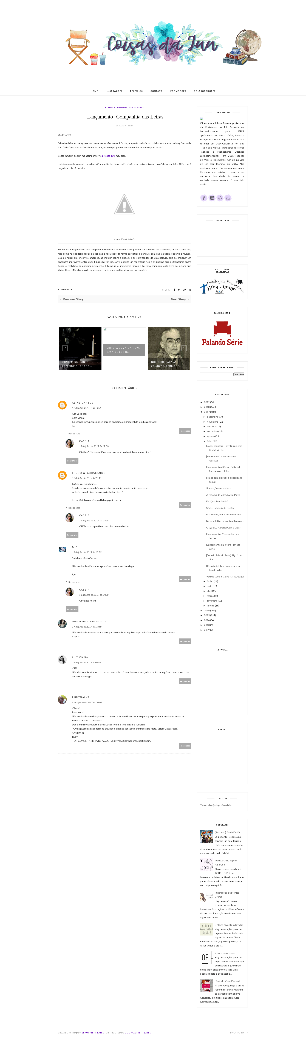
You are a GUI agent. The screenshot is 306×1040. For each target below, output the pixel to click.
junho (210, 581)
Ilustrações (114, 91)
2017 (207, 411)
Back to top (238, 1032)
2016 (207, 610)
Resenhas (136, 91)
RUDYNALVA (81, 697)
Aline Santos (83, 402)
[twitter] (220, 200)
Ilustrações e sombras (218, 488)
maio (209, 586)
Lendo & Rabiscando (89, 473)
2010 (207, 624)
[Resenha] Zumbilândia (227, 832)
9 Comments (65, 289)
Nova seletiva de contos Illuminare (225, 520)
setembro (212, 431)
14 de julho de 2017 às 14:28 (94, 520)
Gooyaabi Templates (138, 1032)
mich (76, 547)
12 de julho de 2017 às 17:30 (94, 446)
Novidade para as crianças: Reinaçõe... (122, 364)
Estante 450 (108, 155)
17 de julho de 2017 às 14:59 (86, 626)
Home (94, 91)
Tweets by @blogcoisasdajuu (216, 805)
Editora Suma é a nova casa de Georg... (78, 349)
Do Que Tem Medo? (217, 501)
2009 (207, 629)
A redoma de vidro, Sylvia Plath (223, 494)
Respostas (74, 433)
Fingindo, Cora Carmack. (228, 981)
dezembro (212, 416)
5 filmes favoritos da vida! (229, 924)
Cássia (84, 441)
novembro (212, 421)
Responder (185, 431)
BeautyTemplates (93, 1032)
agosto (211, 436)
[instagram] (212, 200)
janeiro (210, 605)
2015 (207, 615)
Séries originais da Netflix (220, 507)
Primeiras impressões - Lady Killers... (167, 349)
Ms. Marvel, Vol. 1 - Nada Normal (223, 514)
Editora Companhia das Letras (124, 107)
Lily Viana (80, 657)
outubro (211, 426)
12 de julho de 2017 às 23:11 (86, 478)
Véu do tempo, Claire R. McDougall (225, 576)
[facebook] (204, 200)
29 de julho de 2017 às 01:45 (86, 662)
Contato (156, 91)
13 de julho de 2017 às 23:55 (86, 552)
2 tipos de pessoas (225, 952)
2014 (207, 620)
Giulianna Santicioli (89, 621)
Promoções (178, 91)
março (210, 595)
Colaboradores (205, 91)
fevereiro (212, 600)
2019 (207, 402)
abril (209, 590)
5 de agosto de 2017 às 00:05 (87, 702)
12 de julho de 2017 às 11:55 (86, 407)
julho (209, 441)
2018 (207, 406)
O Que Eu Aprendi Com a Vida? (223, 527)
